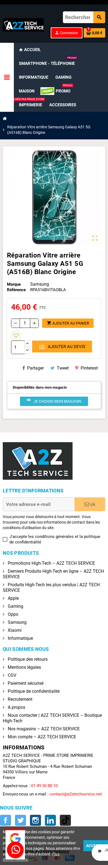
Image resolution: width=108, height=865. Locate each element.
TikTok (65, 820)
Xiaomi (14, 630)
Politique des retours (27, 659)
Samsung (17, 622)
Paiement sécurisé (25, 683)
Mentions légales (24, 667)
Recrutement (19, 699)
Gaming (15, 606)
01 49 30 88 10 (44, 785)
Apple (13, 598)
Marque (14, 284)
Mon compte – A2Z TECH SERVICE (41, 736)
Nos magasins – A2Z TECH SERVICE (43, 728)
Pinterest (89, 368)
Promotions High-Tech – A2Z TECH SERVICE (51, 563)
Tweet (63, 368)
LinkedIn (50, 820)
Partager (35, 368)
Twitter (20, 820)
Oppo (12, 614)
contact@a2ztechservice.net (76, 794)
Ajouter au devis (66, 346)
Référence (16, 289)
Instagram (35, 820)
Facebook (5, 820)
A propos (16, 707)
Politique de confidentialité (33, 691)
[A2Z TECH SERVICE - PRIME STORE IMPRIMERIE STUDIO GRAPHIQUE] (23, 24)
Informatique (20, 638)
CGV (11, 675)
